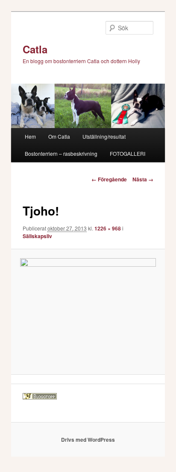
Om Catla (59, 136)
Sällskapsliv (37, 236)
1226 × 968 (107, 228)
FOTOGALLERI (127, 153)
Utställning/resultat (104, 136)
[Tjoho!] (87, 311)
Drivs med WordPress (88, 439)
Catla (35, 49)
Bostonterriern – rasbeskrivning (61, 153)
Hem (30, 136)
